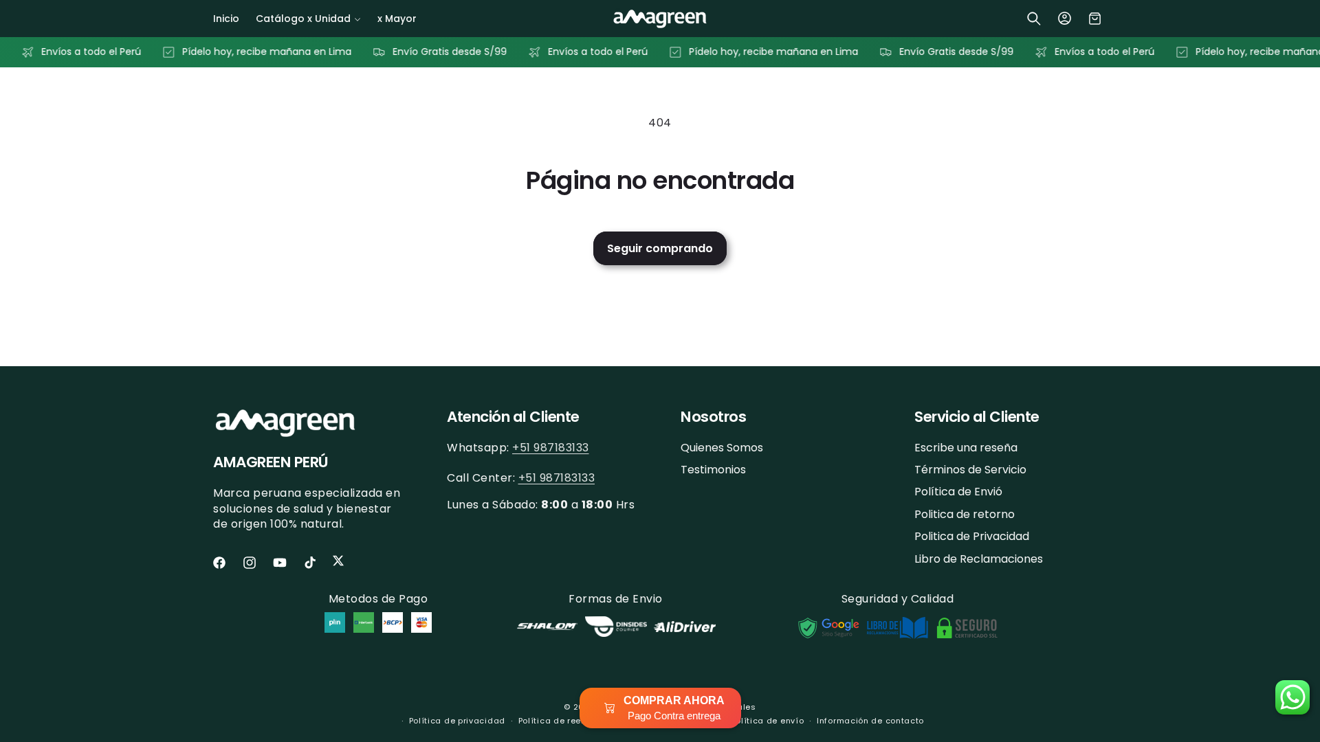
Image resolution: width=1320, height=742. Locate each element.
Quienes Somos (722, 448)
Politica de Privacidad (971, 536)
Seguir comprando (660, 248)
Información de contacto (870, 720)
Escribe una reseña (966, 448)
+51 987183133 (550, 448)
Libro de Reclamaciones (978, 559)
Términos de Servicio (970, 469)
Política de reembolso (565, 720)
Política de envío (767, 720)
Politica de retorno (964, 514)
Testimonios (713, 469)
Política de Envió (958, 491)
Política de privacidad (457, 720)
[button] (308, 18)
